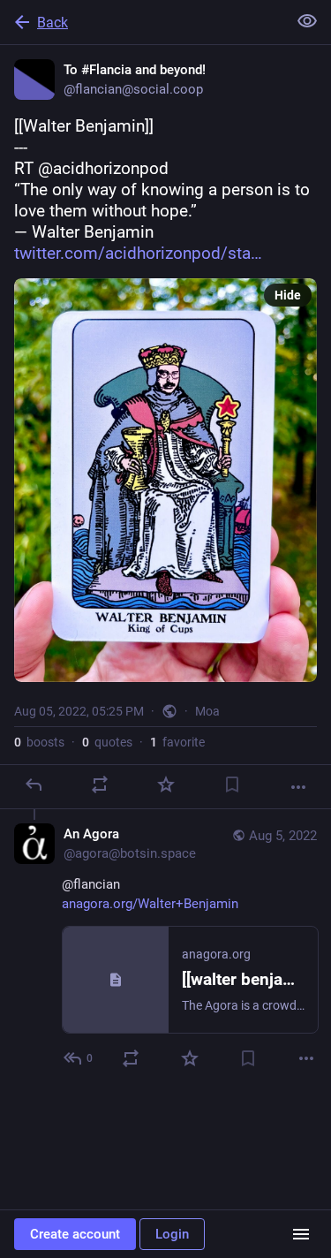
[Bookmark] (232, 784)
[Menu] (301, 1234)
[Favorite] (166, 784)
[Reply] (33, 784)
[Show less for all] (307, 21)
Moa (207, 711)
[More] (298, 787)
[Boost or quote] (99, 784)
